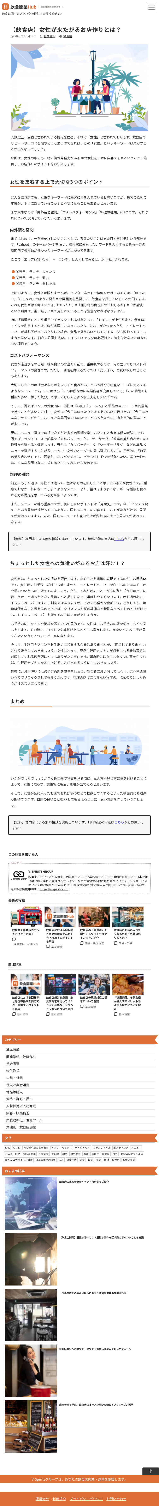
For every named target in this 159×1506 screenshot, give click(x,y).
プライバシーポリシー (86, 1498)
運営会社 (42, 1498)
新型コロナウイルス (132, 1153)
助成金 (55, 1153)
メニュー (136, 1147)
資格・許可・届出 (19, 1098)
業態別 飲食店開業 (21, 1127)
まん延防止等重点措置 (35, 1147)
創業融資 (44, 1153)
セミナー (67, 1147)
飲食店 (67, 36)
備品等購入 (14, 1091)
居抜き (95, 1153)
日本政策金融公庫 (45, 1159)
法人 (61, 1159)
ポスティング (120, 1147)
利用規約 (59, 1498)
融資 (82, 1159)
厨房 (64, 1153)
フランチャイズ (101, 1147)
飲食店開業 (129, 1159)
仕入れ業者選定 (17, 1084)
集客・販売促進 (17, 1112)
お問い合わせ (116, 1498)
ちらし (16, 1147)
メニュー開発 (12, 1153)
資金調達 (12, 1063)
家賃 (85, 1153)
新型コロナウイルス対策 (19, 1159)
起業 (90, 1159)
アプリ (55, 1147)
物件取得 (12, 1070)
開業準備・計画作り (21, 1056)
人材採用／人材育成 (21, 1105)
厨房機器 (75, 1153)
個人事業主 (29, 1153)
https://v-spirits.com (54, 889)
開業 (98, 1159)
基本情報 (49, 36)
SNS (7, 1147)
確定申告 (72, 1159)
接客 (115, 1153)
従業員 (106, 1153)
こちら (119, 538)
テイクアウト (82, 1147)
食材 (106, 1159)
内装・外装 (14, 1077)
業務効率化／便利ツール (24, 1119)
